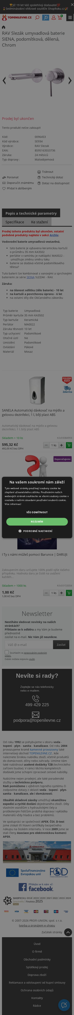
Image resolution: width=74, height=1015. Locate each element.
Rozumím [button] (37, 521)
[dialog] (37, 507)
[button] (37, 530)
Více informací (13, 504)
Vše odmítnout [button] (37, 512)
